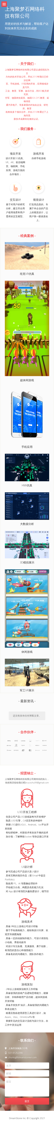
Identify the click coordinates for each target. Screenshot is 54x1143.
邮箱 (8, 1073)
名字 (8, 1065)
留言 (8, 1081)
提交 (27, 1101)
